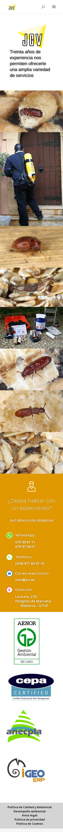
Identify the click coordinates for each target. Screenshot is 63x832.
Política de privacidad (30, 819)
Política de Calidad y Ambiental (30, 807)
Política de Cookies (29, 824)
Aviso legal (29, 815)
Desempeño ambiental (30, 811)
